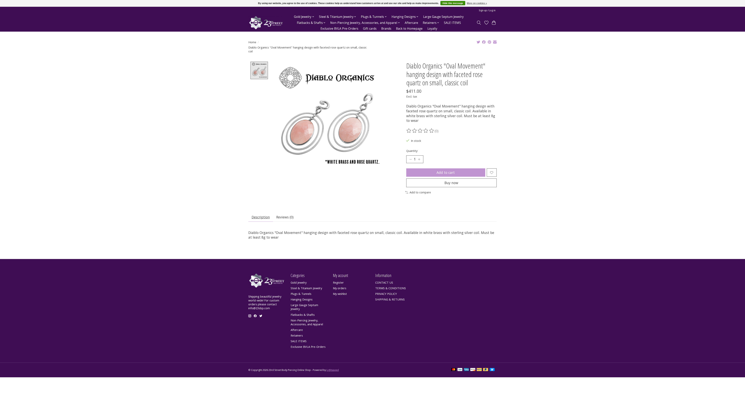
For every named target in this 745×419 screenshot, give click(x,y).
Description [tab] (261, 217)
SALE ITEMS (452, 23)
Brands (386, 29)
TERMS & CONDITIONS (390, 288)
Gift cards (370, 29)
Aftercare (411, 23)
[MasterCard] (453, 370)
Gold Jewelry (299, 282)
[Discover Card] (472, 370)
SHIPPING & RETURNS (390, 299)
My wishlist (340, 294)
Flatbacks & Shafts (303, 315)
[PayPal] (479, 370)
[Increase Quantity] (419, 159)
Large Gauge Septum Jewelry (443, 17)
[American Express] (466, 370)
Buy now (451, 182)
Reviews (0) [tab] (285, 217)
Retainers (297, 335)
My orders (339, 288)
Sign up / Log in (487, 10)
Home (252, 42)
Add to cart (446, 172)
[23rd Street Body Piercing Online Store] (266, 23)
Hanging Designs (302, 299)
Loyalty (432, 29)
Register (338, 282)
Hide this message (453, 3)
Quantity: (412, 151)
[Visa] (460, 370)
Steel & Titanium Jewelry (306, 288)
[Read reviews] (420, 130)
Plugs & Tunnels (301, 294)
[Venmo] (492, 370)
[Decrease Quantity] (410, 159)
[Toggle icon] (479, 22)
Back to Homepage (409, 29)
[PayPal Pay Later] (485, 370)
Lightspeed (333, 370)
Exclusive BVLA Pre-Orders (339, 29)
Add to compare (420, 192)
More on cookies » (477, 3)
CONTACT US (384, 282)
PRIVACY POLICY (386, 294)
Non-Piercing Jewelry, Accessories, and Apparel (307, 322)
